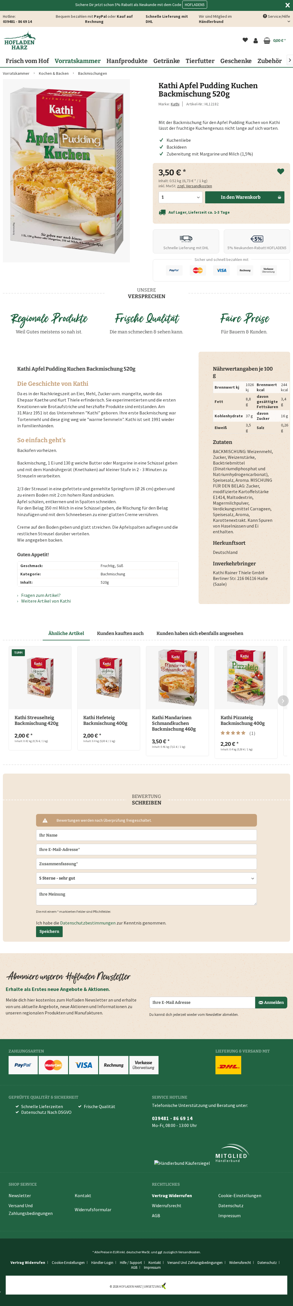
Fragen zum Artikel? (40, 595)
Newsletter (20, 1195)
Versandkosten (189, 1252)
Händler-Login (102, 1262)
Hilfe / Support (131, 1262)
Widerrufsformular (93, 1209)
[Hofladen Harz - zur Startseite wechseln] (19, 40)
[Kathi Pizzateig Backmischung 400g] (246, 677)
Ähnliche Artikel (66, 633)
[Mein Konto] (256, 40)
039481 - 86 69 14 (17, 21)
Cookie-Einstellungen (239, 1195)
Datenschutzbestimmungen (88, 923)
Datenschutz (230, 1205)
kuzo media (174, 1287)
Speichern (49, 931)
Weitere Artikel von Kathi (45, 601)
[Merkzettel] (245, 40)
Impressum (229, 1215)
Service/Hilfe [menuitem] (278, 16)
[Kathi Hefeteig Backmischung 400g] (109, 677)
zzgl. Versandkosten (194, 185)
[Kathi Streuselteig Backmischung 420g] (40, 677)
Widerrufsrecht (166, 1205)
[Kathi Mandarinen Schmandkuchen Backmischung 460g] (177, 677)
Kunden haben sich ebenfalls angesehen (200, 633)
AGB (156, 1215)
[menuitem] (245, 40)
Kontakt (83, 1195)
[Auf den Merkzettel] (280, 172)
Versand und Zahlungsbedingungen (31, 1209)
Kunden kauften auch (120, 633)
